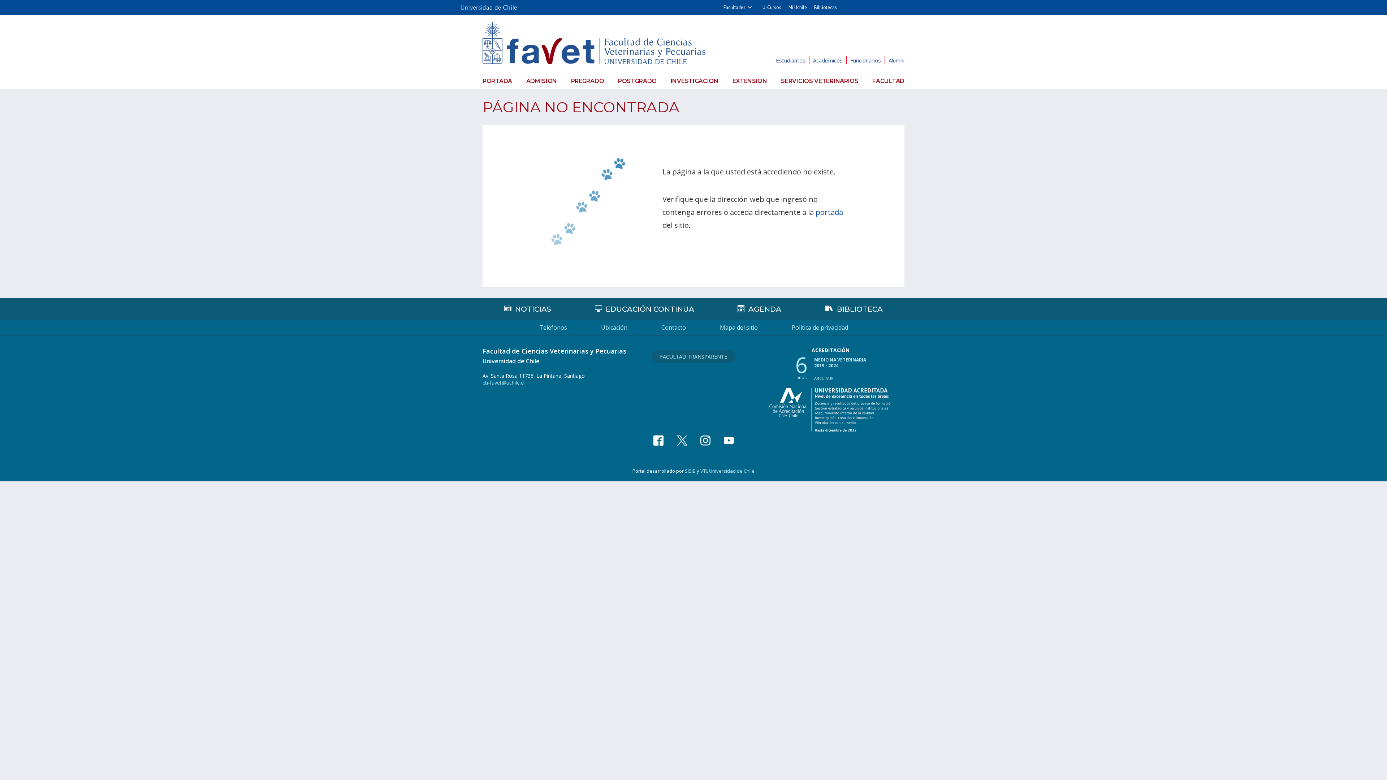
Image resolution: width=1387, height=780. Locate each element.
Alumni (896, 60)
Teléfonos (553, 328)
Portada (497, 81)
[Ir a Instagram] (705, 441)
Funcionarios (865, 60)
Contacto (673, 328)
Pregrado (587, 81)
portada (829, 212)
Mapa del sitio (739, 328)
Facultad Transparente (693, 356)
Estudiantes (790, 60)
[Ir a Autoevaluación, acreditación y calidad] (830, 410)
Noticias (533, 309)
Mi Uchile (797, 7)
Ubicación (614, 328)
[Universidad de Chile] (489, 5)
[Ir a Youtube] (729, 441)
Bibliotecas (825, 7)
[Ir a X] (682, 441)
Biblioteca (860, 309)
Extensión (750, 81)
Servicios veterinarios (819, 81)
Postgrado (637, 81)
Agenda (764, 309)
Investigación (694, 81)
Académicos (828, 60)
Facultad (888, 81)
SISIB (690, 471)
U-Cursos (771, 7)
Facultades (734, 7)
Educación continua (650, 309)
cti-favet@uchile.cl (503, 382)
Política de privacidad (820, 328)
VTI (703, 471)
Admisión (541, 81)
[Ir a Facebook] (658, 441)
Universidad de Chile (732, 471)
